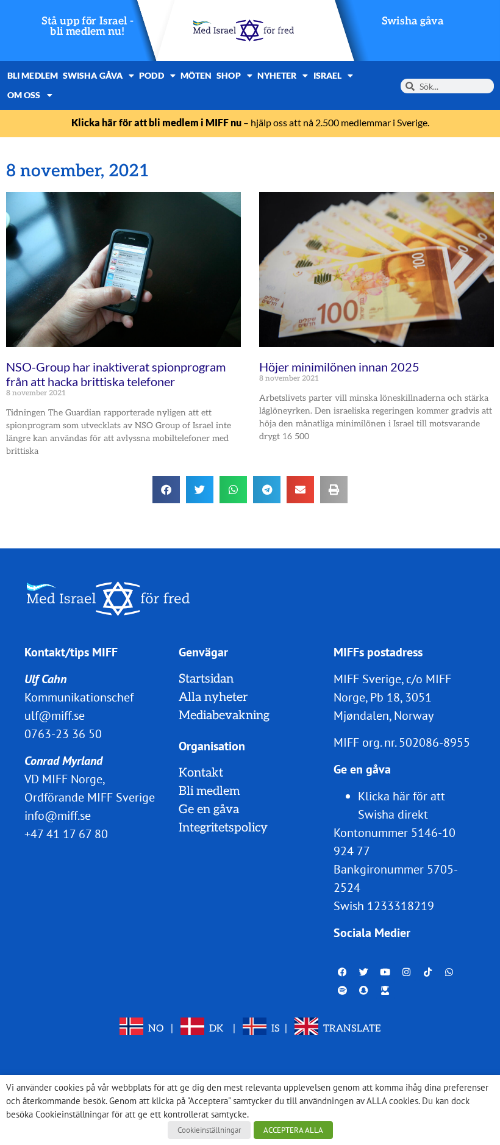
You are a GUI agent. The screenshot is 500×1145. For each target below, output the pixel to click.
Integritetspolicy (223, 827)
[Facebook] (343, 972)
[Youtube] (385, 972)
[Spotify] (343, 990)
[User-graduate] (385, 990)
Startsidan (206, 679)
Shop (228, 75)
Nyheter (277, 75)
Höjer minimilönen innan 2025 (339, 366)
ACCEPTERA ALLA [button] (293, 1130)
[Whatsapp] (449, 972)
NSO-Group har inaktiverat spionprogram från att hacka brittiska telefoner (116, 374)
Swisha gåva (413, 21)
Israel (327, 75)
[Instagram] (407, 972)
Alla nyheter (213, 697)
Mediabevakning (224, 715)
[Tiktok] (428, 972)
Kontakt (201, 773)
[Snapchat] (364, 990)
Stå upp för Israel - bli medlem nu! (87, 26)
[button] (166, 489)
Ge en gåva (209, 809)
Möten (196, 75)
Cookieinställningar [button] (209, 1130)
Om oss (24, 95)
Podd (151, 75)
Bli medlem (32, 75)
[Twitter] (364, 972)
